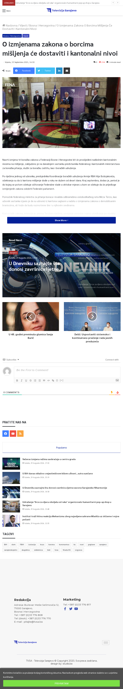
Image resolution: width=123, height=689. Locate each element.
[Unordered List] (39, 380)
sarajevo (103, 544)
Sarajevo (13, 252)
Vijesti (23, 25)
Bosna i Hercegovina (42, 25)
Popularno (61, 447)
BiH (5, 544)
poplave (91, 544)
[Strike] (30, 380)
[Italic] (21, 380)
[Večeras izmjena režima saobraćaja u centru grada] (11, 464)
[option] (61, 265)
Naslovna (11, 25)
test (48, 550)
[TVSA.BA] (61, 10)
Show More (61, 220)
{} (57, 380)
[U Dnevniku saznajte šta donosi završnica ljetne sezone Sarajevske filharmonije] (11, 492)
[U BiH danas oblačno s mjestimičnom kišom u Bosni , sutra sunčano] (11, 478)
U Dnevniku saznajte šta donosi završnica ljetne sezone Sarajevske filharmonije (64, 487)
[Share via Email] (67, 71)
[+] (61, 380)
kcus (42, 544)
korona (52, 544)
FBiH (22, 544)
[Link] (53, 380)
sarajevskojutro (10, 550)
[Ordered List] (35, 380)
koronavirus (64, 544)
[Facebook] (5, 433)
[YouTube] (13, 433)
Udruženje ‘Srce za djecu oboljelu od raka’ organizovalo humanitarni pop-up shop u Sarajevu (59, 2)
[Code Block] (48, 380)
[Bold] (17, 380)
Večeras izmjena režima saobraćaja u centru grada (49, 459)
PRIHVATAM (61, 683)
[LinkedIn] (59, 71)
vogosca (78, 550)
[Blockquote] (44, 380)
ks (74, 544)
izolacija (32, 544)
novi (82, 544)
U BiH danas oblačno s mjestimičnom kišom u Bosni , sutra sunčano (57, 473)
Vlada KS (66, 550)
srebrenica (38, 550)
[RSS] (20, 433)
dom (14, 544)
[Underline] (26, 380)
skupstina (26, 550)
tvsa (56, 550)
